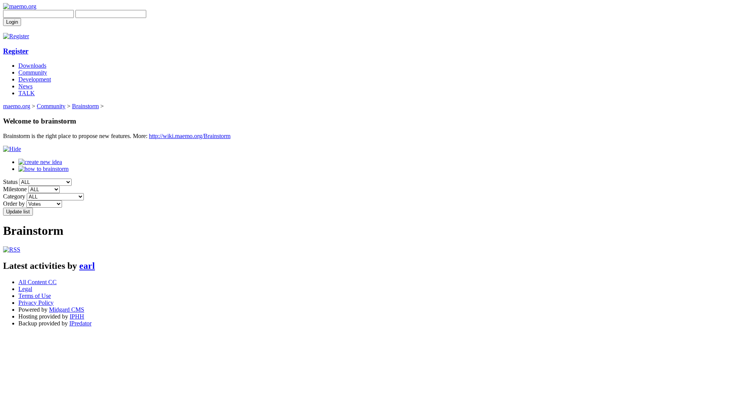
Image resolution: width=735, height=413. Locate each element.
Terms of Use (34, 296)
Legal (25, 289)
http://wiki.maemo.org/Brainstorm (189, 136)
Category (14, 196)
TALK (26, 93)
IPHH (77, 316)
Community (32, 72)
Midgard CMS (66, 309)
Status (10, 182)
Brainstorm (85, 106)
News (25, 86)
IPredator (80, 323)
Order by (14, 203)
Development (34, 79)
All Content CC (37, 282)
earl (87, 266)
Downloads (32, 65)
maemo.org (16, 106)
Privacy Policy (36, 302)
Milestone (15, 189)
